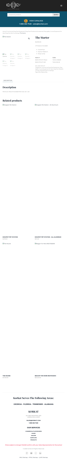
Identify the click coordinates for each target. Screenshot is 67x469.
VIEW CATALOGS (36, 21)
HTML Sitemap (33, 457)
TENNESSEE (38, 404)
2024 (39, 72)
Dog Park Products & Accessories (34, 31)
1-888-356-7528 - (26, 24)
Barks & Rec (44, 72)
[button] (29, 38)
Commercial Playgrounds (33, 431)
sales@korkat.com (40, 24)
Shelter (33, 435)
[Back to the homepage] (13, 5)
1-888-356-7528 (33, 423)
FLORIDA (27, 404)
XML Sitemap (23, 457)
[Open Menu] (61, 5)
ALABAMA (48, 404)
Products (33, 440)
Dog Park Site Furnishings (12, 33)
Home (4, 31)
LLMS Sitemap (43, 457)
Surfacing (33, 437)
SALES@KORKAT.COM (34, 420)
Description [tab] (7, 80)
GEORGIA (18, 404)
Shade (34, 433)
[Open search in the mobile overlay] (33, 15)
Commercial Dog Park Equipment (16, 31)
